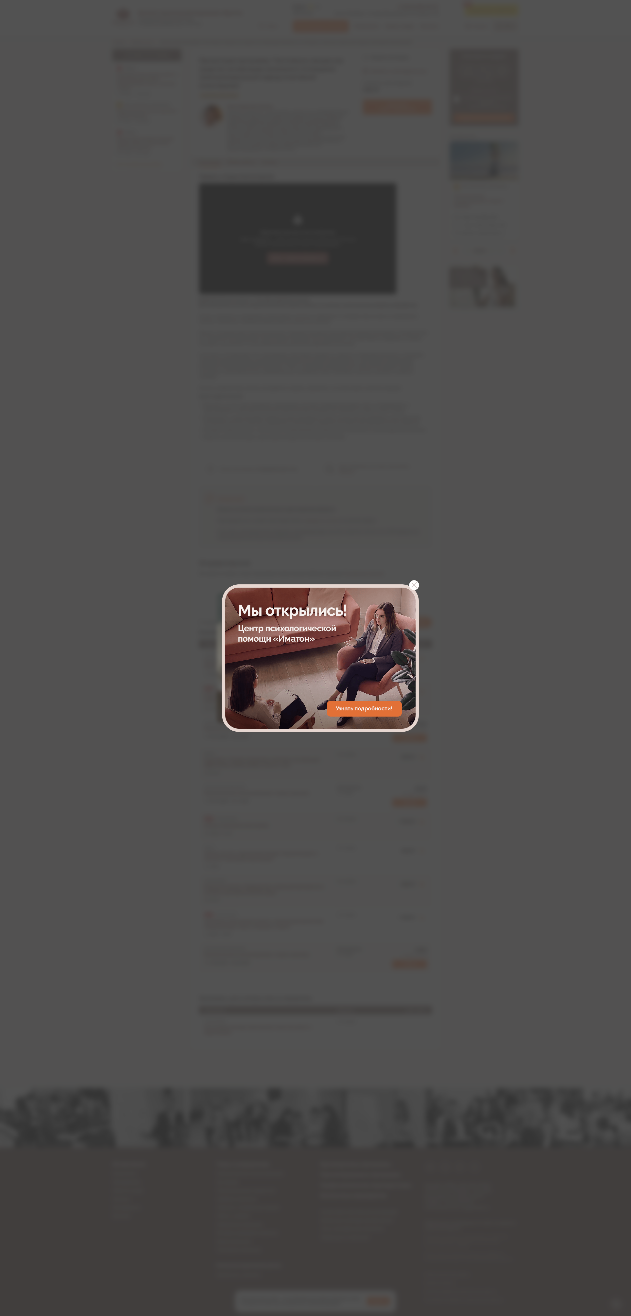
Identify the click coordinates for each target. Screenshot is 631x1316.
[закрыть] (414, 585)
